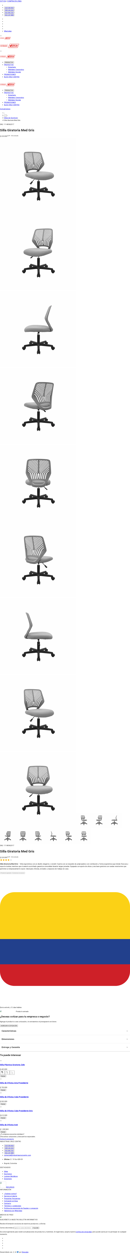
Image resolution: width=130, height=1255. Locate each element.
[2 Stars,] (3, 860)
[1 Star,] (1, 860)
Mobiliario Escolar (14, 72)
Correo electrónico (7, 1228)
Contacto (7, 1203)
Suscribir (35, 1228)
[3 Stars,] (6, 860)
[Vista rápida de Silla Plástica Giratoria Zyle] (1, 1060)
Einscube (25, 1252)
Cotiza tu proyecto (7, 1139)
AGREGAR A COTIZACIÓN (9, 1026)
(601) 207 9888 (9, 15)
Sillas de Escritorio (11, 118)
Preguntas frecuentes (12, 1199)
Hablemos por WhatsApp (13, 1211)
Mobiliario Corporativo (16, 70)
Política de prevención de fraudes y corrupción (21, 1208)
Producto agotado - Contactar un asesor (12, 873)
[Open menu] (1, 35)
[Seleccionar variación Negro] (2, 1073)
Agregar (3, 1076)
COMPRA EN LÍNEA (14, 1)
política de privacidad (84, 1232)
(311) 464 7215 (9, 12)
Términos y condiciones (12, 1206)
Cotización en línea (11, 1201)
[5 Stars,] (11, 860)
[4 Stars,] (8, 860)
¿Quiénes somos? (10, 1194)
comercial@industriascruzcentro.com (17, 1155)
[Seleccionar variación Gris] (7, 1073)
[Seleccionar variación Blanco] (12, 1073)
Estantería (12, 67)
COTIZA (3, 1)
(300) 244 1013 (9, 10)
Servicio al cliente (10, 1196)
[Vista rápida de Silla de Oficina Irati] (1, 1120)
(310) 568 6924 (9, 8)
